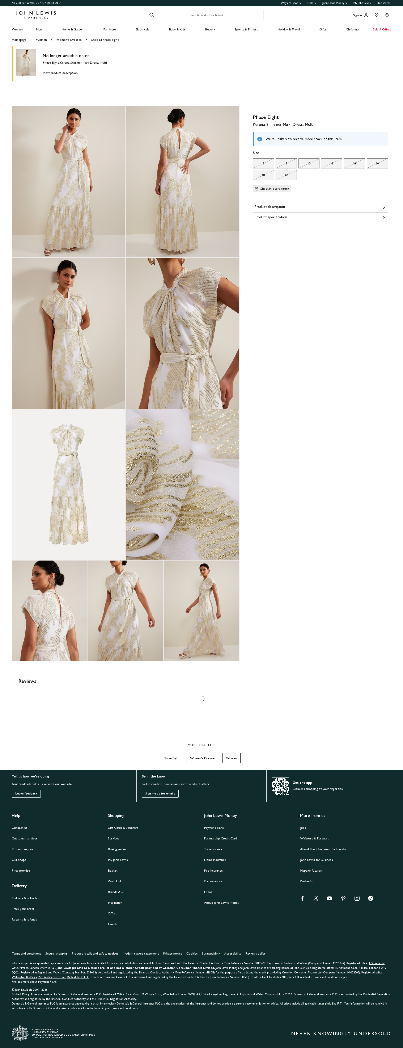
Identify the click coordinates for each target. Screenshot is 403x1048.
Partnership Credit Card (220, 838)
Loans (208, 892)
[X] (315, 900)
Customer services (25, 838)
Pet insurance (213, 870)
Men (39, 29)
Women (17, 29)
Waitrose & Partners (314, 838)
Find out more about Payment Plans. (34, 982)
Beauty (210, 29)
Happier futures (311, 870)
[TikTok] (370, 900)
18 (259, 176)
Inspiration (115, 903)
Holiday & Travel (288, 29)
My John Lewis (362, 3)
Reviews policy (255, 953)
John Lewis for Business (316, 860)
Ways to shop (289, 3)
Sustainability (211, 953)
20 (282, 176)
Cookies (192, 953)
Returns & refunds (24, 919)
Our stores (383, 3)
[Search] (152, 15)
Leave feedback (26, 793)
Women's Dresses (69, 40)
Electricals (142, 29)
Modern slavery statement (141, 953)
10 (304, 164)
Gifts (322, 29)
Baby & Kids (177, 29)
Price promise (21, 870)
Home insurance (215, 860)
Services (113, 838)
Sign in (357, 15)
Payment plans (214, 828)
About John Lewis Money (221, 903)
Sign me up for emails (160, 793)
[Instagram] (357, 900)
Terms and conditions (26, 953)
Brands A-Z (116, 892)
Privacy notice (172, 953)
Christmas (353, 29)
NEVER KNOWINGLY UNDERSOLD (36, 2)
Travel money (213, 849)
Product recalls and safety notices (95, 953)
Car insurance (213, 881)
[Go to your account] (366, 15)
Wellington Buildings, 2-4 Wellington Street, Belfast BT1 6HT (50, 977)
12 (327, 164)
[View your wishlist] (375, 15)
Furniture (109, 29)
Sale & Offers (382, 29)
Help (310, 3)
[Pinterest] (343, 900)
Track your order (23, 909)
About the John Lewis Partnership (323, 849)
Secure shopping (56, 953)
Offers (112, 913)
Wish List (114, 881)
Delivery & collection (26, 898)
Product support (23, 849)
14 (350, 164)
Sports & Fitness (246, 29)
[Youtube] (329, 900)
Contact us (19, 828)
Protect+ (306, 881)
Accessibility (232, 953)
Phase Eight (172, 758)
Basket (113, 870)
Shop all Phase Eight (105, 40)
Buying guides (117, 849)
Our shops (19, 860)
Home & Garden (72, 29)
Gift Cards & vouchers (123, 828)
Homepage (19, 40)
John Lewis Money (333, 3)
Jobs (303, 828)
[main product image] (29, 63)
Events (113, 924)
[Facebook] (302, 900)
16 (373, 164)
